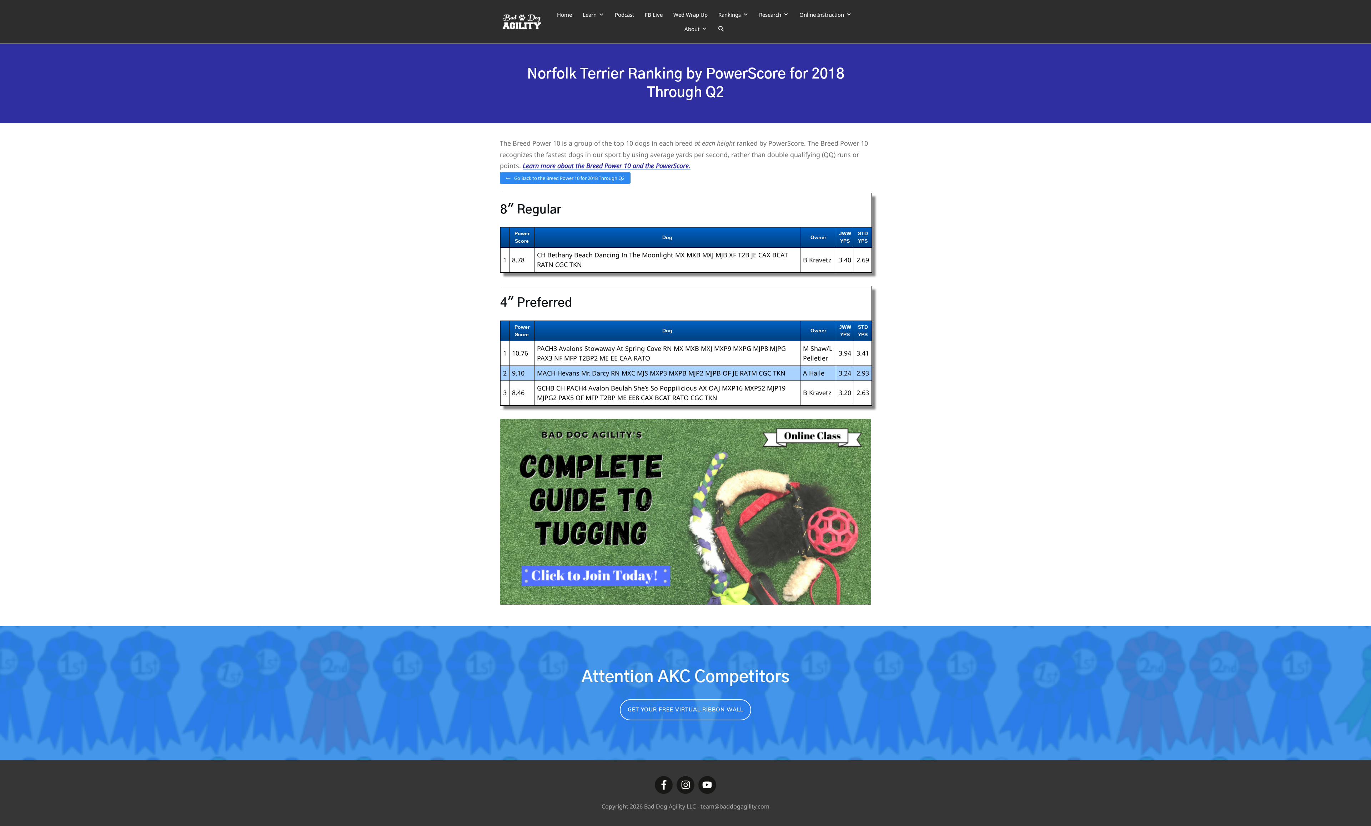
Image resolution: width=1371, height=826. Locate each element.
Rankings (729, 14)
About (691, 28)
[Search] (721, 29)
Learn (590, 14)
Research (770, 14)
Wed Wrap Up (690, 14)
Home (564, 14)
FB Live (654, 14)
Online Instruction (821, 14)
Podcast (624, 14)
